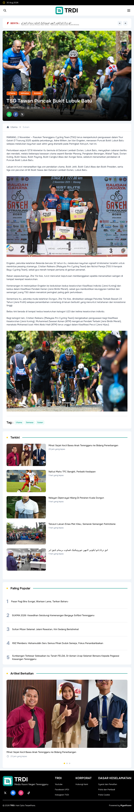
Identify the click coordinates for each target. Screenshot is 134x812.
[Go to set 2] (67, 763)
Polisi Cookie (104, 794)
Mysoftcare (125, 805)
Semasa (25, 93)
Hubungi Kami (81, 784)
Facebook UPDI (62, 789)
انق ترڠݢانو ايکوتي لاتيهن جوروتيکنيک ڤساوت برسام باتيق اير (46, 23)
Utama (11, 93)
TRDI (12, 805)
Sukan (37, 93)
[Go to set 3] (69, 763)
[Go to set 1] (64, 763)
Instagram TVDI (62, 794)
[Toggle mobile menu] (128, 10)
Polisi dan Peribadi (106, 789)
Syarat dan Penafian (107, 784)
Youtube (58, 784)
